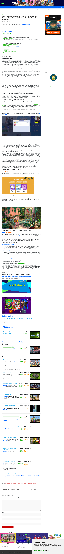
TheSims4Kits (30, 483)
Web (3, 521)
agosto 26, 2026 (3, 546)
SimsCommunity (8, 232)
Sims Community (21, 263)
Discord (17, 476)
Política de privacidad (16, 552)
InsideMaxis (11, 483)
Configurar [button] (46, 550)
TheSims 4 (25, 483)
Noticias (7, 7)
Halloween (7, 483)
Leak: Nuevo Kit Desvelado (8, 38)
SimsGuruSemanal (20, 483)
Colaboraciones (6, 45)
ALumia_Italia (27, 196)
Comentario (4, 499)
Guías (35, 7)
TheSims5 (34, 483)
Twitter (9, 476)
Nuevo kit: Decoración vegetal (33, 489)
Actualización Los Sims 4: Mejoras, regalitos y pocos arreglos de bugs (23, 545)
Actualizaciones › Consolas (21, 540)
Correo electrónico (6, 517)
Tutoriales (41, 7)
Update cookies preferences (49, 86)
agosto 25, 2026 (19, 547)
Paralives (56, 7)
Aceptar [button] (36, 550)
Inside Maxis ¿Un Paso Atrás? (8, 34)
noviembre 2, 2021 (5, 21)
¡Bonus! (4, 52)
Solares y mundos (48, 7)
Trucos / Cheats (29, 7)
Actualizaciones (13, 7)
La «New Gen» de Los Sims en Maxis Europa (11, 40)
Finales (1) (6, 50)
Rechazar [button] (41, 550)
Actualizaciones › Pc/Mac (21, 541)
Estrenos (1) (6, 49)
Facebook (13, 476)
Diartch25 (10, 21)
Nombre (4, 512)
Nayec (8, 546)
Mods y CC (21, 7)
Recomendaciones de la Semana (9, 47)
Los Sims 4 (15, 483)
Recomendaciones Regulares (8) (10, 51)
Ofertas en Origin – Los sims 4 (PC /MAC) (10, 294)
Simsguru (9, 552)
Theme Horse (28, 552)
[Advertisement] (20, 28)
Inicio (3, 7)
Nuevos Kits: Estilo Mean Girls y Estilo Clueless (7, 544)
